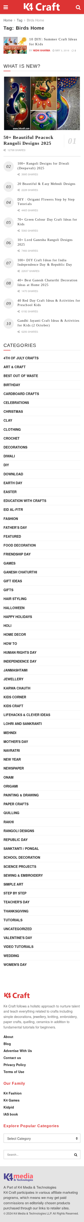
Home (8, 20)
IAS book (11, 1114)
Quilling (11, 812)
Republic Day (16, 839)
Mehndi (10, 732)
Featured (12, 536)
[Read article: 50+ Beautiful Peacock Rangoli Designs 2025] (42, 103)
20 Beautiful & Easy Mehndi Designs (46, 184)
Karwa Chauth (17, 688)
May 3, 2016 (62, 50)
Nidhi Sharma (41, 50)
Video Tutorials (18, 946)
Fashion (11, 518)
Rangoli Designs (19, 830)
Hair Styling (15, 598)
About (8, 1036)
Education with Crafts (25, 500)
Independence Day (20, 661)
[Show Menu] (6, 7)
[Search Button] (78, 7)
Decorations (15, 447)
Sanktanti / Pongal (21, 848)
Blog (7, 1043)
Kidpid (9, 1107)
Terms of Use (14, 1071)
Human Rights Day (20, 652)
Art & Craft (15, 366)
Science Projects (20, 866)
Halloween (14, 607)
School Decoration (22, 857)
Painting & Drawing (21, 795)
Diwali (9, 456)
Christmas (13, 411)
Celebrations (16, 402)
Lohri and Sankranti (23, 723)
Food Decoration (20, 545)
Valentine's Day (18, 937)
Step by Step (15, 893)
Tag (19, 20)
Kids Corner (15, 697)
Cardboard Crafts (21, 393)
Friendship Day (17, 554)
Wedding (11, 955)
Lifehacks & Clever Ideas (27, 714)
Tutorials (13, 920)
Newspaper (14, 768)
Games (9, 563)
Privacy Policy (15, 1064)
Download (13, 474)
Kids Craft (13, 705)
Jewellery (13, 679)
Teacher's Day (16, 902)
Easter (10, 491)
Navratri (12, 750)
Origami (11, 786)
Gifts (8, 589)
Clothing (12, 429)
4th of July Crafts (21, 358)
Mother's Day (16, 741)
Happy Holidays (18, 616)
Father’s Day (15, 527)
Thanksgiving (16, 911)
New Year (12, 759)
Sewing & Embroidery (23, 875)
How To (10, 643)
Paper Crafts (16, 804)
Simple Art (13, 884)
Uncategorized (18, 928)
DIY (6, 465)
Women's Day (15, 964)
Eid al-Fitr (13, 509)
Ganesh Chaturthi (20, 572)
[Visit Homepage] (42, 7)
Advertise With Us (18, 1050)
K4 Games (12, 1100)
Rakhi (9, 821)
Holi (7, 625)
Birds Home (35, 20)
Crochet (12, 438)
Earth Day (13, 482)
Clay (8, 420)
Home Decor (15, 634)
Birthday (12, 384)
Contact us (12, 1057)
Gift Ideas (13, 581)
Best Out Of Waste (21, 375)
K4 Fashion (13, 1093)
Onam (9, 777)
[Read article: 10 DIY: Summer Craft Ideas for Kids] (15, 45)
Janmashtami (16, 670)
